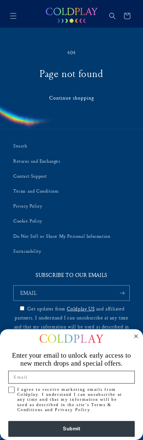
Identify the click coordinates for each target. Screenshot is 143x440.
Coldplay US (81, 308)
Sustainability (27, 251)
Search (20, 145)
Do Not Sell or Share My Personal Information (61, 236)
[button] (13, 16)
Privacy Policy (27, 206)
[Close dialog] (136, 336)
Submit (71, 428)
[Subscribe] (122, 293)
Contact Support (30, 176)
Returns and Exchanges (37, 161)
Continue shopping (71, 97)
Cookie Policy (27, 221)
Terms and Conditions (36, 191)
